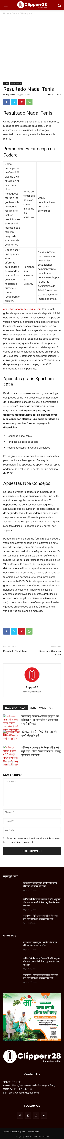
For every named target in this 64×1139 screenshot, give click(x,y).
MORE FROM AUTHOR (41, 707)
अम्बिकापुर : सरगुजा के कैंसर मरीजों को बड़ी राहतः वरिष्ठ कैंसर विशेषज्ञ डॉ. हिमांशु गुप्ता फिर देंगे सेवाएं (41, 751)
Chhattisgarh (26, 13)
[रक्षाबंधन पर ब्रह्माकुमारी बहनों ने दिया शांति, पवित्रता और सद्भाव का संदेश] (12, 888)
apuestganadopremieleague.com (22, 309)
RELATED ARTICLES (15, 707)
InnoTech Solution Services (37, 1136)
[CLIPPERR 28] (32, 4)
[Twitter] (14, 102)
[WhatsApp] (29, 102)
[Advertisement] (32, 48)
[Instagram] (28, 1115)
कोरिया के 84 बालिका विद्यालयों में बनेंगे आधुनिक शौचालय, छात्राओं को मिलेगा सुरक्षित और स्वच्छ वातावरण (41, 902)
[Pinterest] (21, 102)
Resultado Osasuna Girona (50, 653)
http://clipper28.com (32, 692)
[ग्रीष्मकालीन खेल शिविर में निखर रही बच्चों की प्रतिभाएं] (11, 735)
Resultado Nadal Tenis (15, 651)
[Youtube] (44, 1115)
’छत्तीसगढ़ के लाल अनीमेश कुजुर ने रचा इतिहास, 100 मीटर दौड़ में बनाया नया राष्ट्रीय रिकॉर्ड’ (40, 720)
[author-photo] (32, 682)
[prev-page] (5, 763)
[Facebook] (6, 102)
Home (6, 13)
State (14, 13)
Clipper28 (10, 94)
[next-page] (11, 763)
